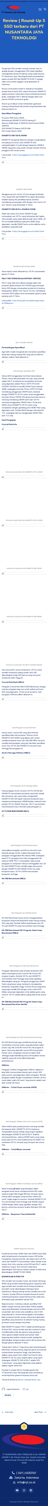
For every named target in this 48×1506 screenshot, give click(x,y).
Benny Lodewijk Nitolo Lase (29, 1380)
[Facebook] (30, 1490)
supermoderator (13, 1389)
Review (8, 1395)
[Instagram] (24, 1490)
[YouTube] (17, 1490)
